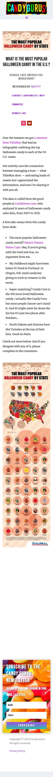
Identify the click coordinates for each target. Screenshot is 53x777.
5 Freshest (16, 95)
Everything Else (30, 95)
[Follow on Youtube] (29, 123)
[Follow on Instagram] (23, 123)
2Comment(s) (17, 104)
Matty (36, 86)
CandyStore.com (25, 203)
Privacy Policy (17, 750)
